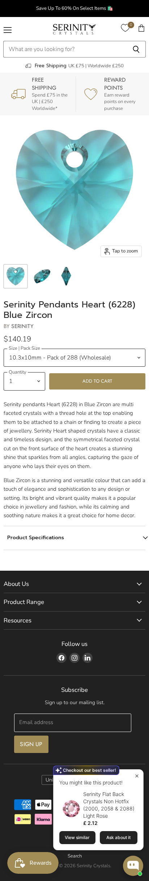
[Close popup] (137, 776)
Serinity (22, 326)
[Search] (136, 49)
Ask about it (118, 837)
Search (75, 856)
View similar (77, 837)
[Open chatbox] (133, 866)
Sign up (31, 744)
